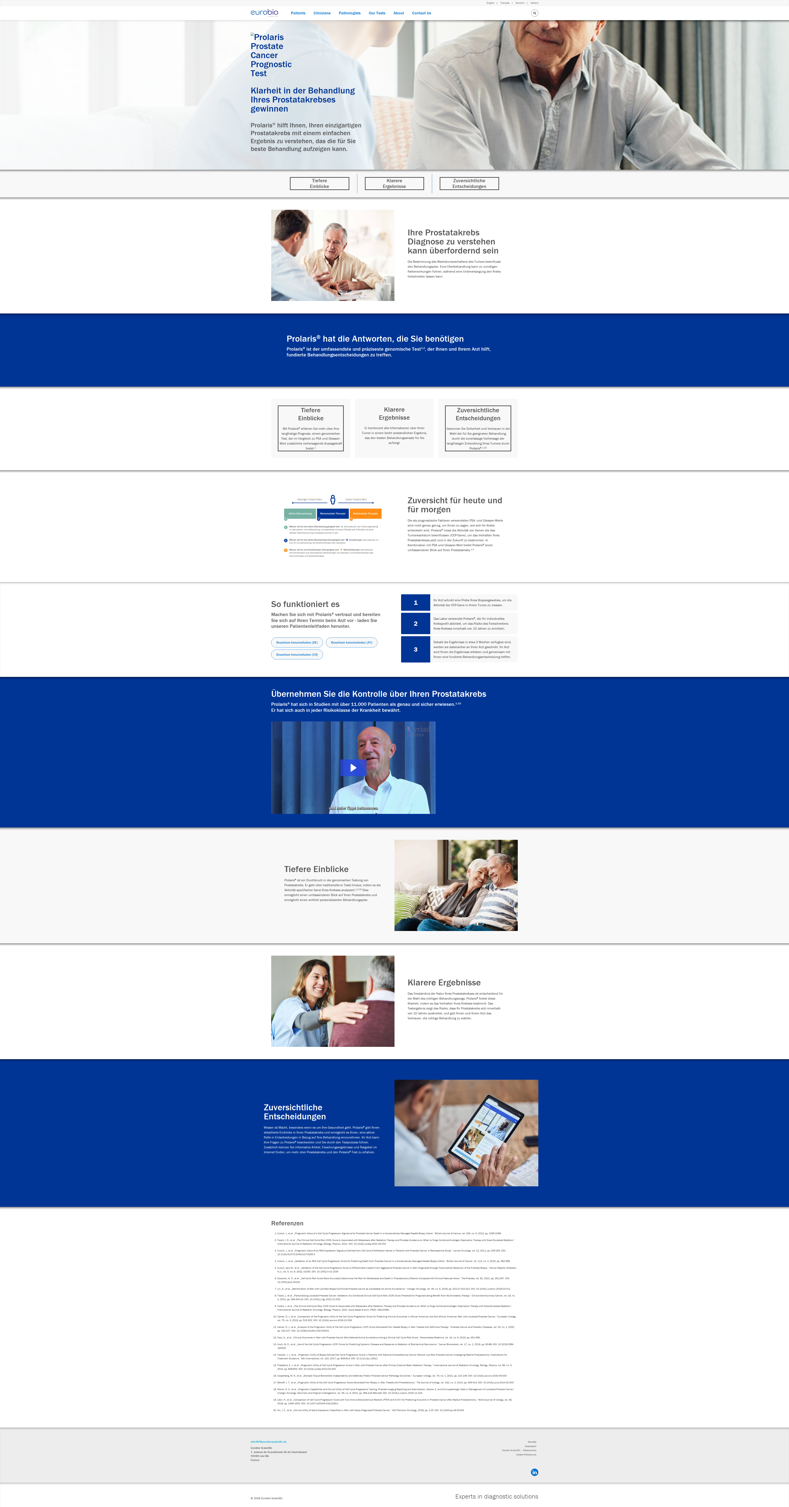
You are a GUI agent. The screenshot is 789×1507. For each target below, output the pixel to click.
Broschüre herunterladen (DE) (297, 642)
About (398, 12)
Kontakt (532, 1441)
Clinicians (322, 12)
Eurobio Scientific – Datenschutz (519, 1450)
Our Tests (377, 12)
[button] (353, 767)
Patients (298, 12)
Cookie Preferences (526, 1454)
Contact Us (421, 12)
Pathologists (350, 12)
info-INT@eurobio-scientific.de (268, 1442)
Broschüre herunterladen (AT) (351, 642)
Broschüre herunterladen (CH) (297, 654)
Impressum (530, 1446)
